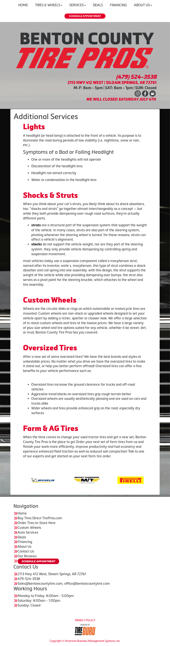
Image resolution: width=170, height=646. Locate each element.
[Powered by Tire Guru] (85, 629)
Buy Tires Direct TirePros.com (40, 518)
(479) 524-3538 (136, 77)
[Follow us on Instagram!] (138, 93)
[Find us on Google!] (152, 93)
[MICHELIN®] (22, 480)
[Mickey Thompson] (66, 480)
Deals (22, 537)
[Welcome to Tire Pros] (85, 50)
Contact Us (26, 551)
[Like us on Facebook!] (145, 93)
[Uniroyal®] (154, 480)
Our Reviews (27, 556)
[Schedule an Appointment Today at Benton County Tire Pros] (85, 16)
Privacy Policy (85, 620)
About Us (24, 546)
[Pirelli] (110, 480)
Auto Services (28, 532)
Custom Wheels (29, 527)
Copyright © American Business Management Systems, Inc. (85, 640)
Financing (25, 542)
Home (22, 513)
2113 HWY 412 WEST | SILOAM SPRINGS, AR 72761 (112, 82)
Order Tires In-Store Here (37, 523)
